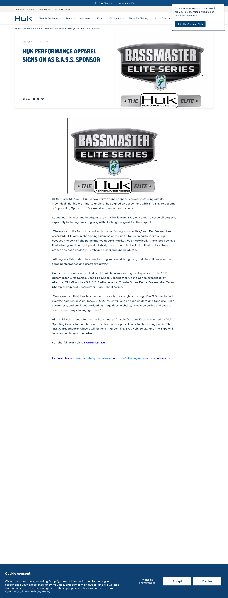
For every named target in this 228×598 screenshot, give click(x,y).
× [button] (222, 6)
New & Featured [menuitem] (49, 18)
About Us (19, 9)
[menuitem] (20, 9)
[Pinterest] (42, 99)
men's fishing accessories (137, 358)
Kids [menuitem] (99, 18)
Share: (26, 99)
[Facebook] (34, 99)
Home (17, 28)
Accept (177, 581)
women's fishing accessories (92, 358)
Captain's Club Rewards (39, 9)
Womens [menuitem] (85, 18)
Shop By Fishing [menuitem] (138, 18)
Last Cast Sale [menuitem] (164, 18)
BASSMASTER (94, 342)
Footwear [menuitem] (115, 18)
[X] (38, 99)
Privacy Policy (40, 591)
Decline (207, 581)
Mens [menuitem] (69, 18)
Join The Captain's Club (190, 24)
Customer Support (63, 9)
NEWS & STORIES (33, 28)
